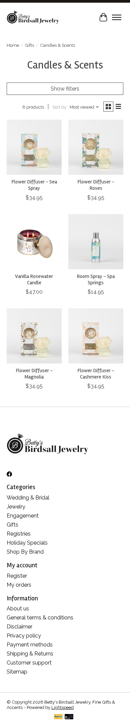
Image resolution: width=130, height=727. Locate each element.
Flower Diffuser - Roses (95, 184)
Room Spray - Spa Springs (96, 279)
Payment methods (30, 644)
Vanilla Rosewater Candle (34, 279)
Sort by (59, 107)
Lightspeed (62, 707)
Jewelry (16, 506)
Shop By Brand (25, 552)
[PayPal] (58, 717)
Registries (19, 534)
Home (13, 45)
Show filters (65, 89)
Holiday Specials (27, 543)
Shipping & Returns (30, 653)
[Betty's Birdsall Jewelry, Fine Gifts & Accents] (33, 17)
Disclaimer (19, 626)
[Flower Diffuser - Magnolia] (34, 336)
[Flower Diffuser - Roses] (95, 147)
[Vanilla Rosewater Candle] (34, 241)
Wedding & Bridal (28, 497)
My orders (19, 585)
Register (17, 576)
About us (18, 608)
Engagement (23, 516)
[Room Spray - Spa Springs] (95, 241)
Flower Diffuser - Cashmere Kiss (95, 373)
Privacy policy (24, 635)
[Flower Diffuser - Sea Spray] (34, 147)
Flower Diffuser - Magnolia (34, 373)
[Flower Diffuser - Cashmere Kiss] (95, 336)
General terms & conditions (40, 617)
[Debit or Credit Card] (69, 717)
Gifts (29, 45)
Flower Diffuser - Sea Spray (34, 184)
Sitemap (17, 672)
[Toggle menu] (116, 17)
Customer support (29, 663)
